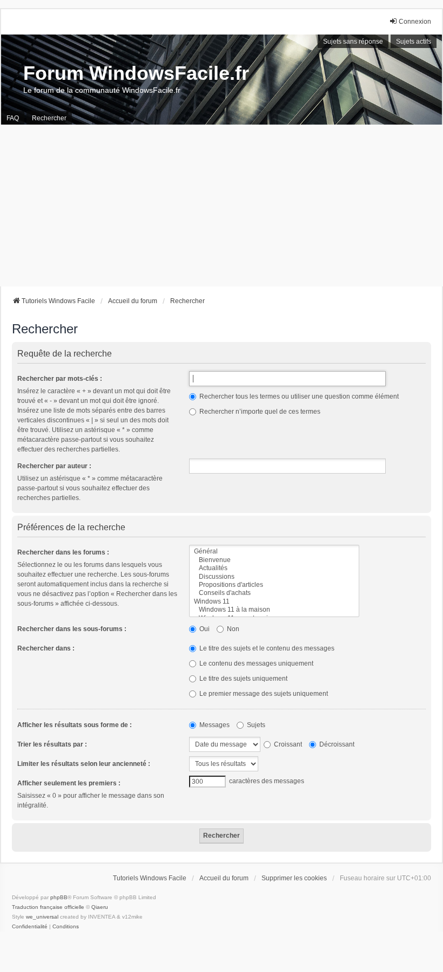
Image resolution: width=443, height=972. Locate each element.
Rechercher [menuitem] (49, 118)
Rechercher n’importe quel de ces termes (259, 411)
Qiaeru (99, 907)
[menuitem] (30, 927)
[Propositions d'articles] (274, 585)
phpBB (59, 897)
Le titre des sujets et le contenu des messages (266, 648)
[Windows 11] (274, 602)
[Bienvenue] (274, 560)
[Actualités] (274, 568)
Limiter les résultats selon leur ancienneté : (83, 764)
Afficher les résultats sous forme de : (74, 725)
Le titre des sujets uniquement (242, 678)
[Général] (274, 551)
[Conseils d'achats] (274, 593)
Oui (204, 629)
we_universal (42, 917)
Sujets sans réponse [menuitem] (353, 41)
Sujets (255, 725)
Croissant (287, 744)
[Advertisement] (221, 205)
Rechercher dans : (46, 648)
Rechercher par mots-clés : (59, 378)
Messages (214, 725)
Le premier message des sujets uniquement (263, 693)
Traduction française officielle (48, 907)
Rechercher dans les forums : (63, 552)
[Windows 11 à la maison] (274, 610)
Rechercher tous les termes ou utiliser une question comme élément (298, 396)
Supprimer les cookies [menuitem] (294, 878)
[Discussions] (274, 577)
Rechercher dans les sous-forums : (71, 629)
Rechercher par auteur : (54, 466)
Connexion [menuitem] (415, 21)
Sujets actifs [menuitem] (413, 41)
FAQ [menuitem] (12, 118)
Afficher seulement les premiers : (68, 783)
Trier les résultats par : (52, 744)
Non (232, 629)
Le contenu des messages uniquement (255, 663)
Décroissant (336, 744)
